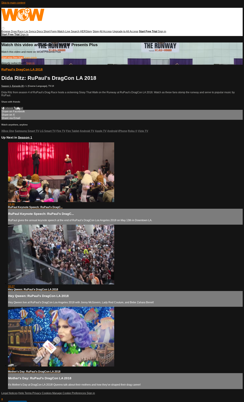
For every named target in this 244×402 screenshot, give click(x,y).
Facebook (7, 108)
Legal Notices (9, 393)
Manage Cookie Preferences (69, 393)
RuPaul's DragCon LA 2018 (22, 69)
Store (96, 31)
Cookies (47, 393)
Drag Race (17, 31)
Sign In (24, 34)
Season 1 (25, 137)
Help (21, 393)
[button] (3, 28)
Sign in (162, 31)
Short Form (50, 31)
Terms (28, 393)
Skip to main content (13, 2)
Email (19, 108)
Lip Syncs (30, 31)
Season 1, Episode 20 (12, 86)
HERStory (86, 31)
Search (75, 31)
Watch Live (64, 31)
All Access (105, 31)
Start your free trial (12, 57)
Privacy (37, 393)
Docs (40, 31)
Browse (6, 31)
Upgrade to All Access (125, 31)
